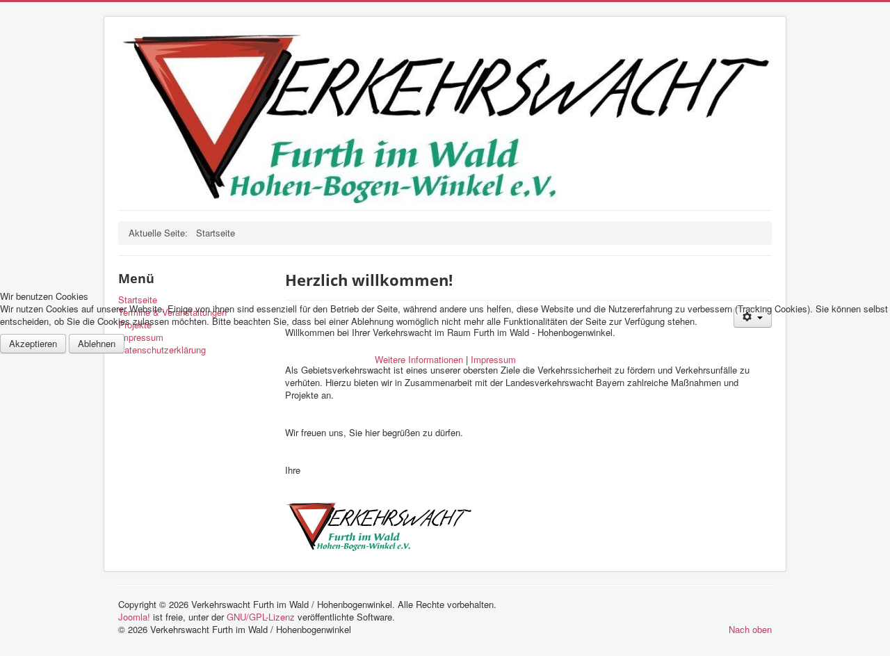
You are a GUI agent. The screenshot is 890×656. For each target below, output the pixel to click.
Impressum (493, 359)
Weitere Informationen (419, 359)
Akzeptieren (33, 343)
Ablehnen (96, 343)
